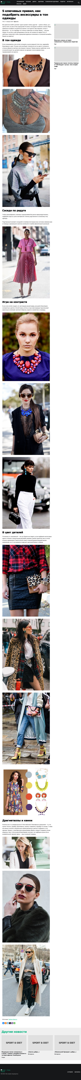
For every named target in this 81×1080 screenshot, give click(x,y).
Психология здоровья (52, 1)
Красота (19, 3)
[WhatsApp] (14, 1023)
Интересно (70, 1)
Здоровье (41, 1)
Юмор (24, 3)
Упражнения (20, 1)
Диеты (34, 1)
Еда (55, 44)
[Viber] (12, 1023)
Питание (28, 1)
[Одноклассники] (5, 1023)
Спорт (3, 1057)
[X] (10, 1023)
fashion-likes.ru (13, 1019)
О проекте (70, 1072)
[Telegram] (8, 1023)
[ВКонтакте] (3, 1023)
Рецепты (62, 1)
